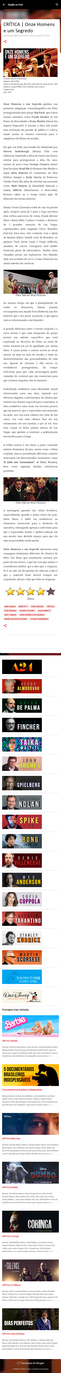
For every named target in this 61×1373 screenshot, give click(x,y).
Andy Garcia (10, 606)
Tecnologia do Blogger (32, 1363)
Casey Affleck (37, 606)
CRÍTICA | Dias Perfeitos (13, 1334)
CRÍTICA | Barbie (9, 1041)
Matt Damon (10, 615)
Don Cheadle (10, 611)
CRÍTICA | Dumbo (10, 1187)
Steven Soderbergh (39, 619)
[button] (5, 42)
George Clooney (27, 611)
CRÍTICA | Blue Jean (11, 1138)
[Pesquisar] (57, 4)
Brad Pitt (23, 606)
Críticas (50, 606)
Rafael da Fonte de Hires (16, 619)
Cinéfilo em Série (15, 4)
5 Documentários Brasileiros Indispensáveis (22, 1090)
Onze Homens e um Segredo (32, 615)
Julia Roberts (44, 611)
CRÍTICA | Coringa (10, 1236)
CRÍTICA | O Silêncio (11, 1285)
